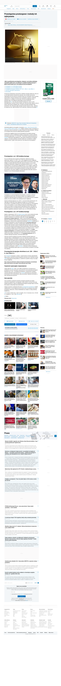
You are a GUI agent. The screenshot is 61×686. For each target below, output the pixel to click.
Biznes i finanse (32, 610)
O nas (5, 632)
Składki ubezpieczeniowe (42, 623)
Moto (38, 8)
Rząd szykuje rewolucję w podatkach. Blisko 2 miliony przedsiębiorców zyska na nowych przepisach (48, 165)
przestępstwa (8, 255)
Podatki (5, 610)
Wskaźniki (45, 199)
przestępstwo (12, 318)
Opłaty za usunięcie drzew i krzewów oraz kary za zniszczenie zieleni (48, 209)
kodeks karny (7, 318)
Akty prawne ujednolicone (25, 625)
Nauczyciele (14, 623)
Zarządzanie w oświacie (16, 625)
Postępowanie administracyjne (46, 193)
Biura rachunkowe (42, 609)
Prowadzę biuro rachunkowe (43, 611)
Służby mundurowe (22, 436)
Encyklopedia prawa (14, 436)
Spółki (31, 611)
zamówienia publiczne (22, 318)
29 (52, 221)
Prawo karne (18, 11)
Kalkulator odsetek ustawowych (47, 184)
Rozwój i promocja (7, 624)
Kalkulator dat (44, 188)
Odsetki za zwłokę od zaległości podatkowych (47, 202)
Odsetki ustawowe (41, 625)
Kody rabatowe (50, 623)
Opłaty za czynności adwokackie (47, 204)
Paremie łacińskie (14, 437)
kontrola (23, 272)
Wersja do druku (10, 321)
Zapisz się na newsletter (34, 321)
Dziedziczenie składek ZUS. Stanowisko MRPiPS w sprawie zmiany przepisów (47, 142)
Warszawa (18, 294)
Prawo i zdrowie (24, 617)
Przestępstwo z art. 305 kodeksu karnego (13, 86)
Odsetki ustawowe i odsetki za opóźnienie (48, 200)
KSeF (53, 8)
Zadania (5, 623)
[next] (38, 582)
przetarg (16, 318)
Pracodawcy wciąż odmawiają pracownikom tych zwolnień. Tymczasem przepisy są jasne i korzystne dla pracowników (48, 145)
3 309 (36, 582)
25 (44, 221)
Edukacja (49, 8)
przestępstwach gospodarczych (28, 286)
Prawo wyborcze (7, 437)
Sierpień (50, 218)
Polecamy (42, 327)
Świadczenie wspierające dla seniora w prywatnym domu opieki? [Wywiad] (47, 155)
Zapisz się (21, 596)
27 (48, 221)
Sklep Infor (23, 616)
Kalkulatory (45, 170)
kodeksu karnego (21, 214)
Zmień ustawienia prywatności (21, 632)
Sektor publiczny (22, 8)
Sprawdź (48, 101)
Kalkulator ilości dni (33, 622)
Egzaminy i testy (15, 624)
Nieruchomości (43, 8)
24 (42, 221)
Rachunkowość (6, 611)
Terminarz (45, 218)
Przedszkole (15, 621)
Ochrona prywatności (11, 632)
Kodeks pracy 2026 (48, 98)
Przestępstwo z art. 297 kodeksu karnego (13, 87)
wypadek (6, 137)
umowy (19, 128)
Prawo (28, 8)
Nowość (48, 97)
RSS (37, 632)
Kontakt (41, 632)
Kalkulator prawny (44, 187)
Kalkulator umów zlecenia (46, 176)
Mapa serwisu (51, 632)
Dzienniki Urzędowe (24, 623)
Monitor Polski (24, 622)
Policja (12, 268)
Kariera (34, 632)
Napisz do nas (22, 321)
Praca (18, 435)
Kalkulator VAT (32, 623)
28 (50, 221)
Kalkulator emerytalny (45, 180)
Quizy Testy (43, 212)
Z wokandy (28, 436)
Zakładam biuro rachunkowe (43, 610)
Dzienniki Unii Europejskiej (25, 624)
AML (40, 616)
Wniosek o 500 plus (45, 197)
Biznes (17, 8)
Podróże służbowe (41, 624)
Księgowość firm (7, 609)
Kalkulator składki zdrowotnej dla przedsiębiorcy (47, 172)
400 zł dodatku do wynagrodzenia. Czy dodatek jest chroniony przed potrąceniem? (48, 150)
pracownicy (20, 245)
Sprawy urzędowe (7, 436)
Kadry (13, 8)
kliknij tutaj (26, 600)
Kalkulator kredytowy (45, 183)
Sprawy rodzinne (28, 435)
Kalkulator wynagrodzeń (45, 175)
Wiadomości (6, 435)
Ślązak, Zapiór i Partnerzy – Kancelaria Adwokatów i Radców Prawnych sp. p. (20, 24)
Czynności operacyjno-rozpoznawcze (12, 90)
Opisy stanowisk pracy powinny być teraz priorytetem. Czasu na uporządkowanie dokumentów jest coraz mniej (47, 147)
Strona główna (6, 11)
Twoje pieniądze (33, 8)
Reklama (45, 632)
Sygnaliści (32, 436)
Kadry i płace (6, 625)
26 (46, 221)
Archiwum (49, 622)
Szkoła (14, 622)
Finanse (5, 622)
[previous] (26, 582)
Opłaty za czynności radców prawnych (48, 205)
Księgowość (9, 8)
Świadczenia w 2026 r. (45, 253)
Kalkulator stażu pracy (33, 625)
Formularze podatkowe (51, 625)
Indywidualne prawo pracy (16, 610)
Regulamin (30, 632)
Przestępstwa (23, 11)
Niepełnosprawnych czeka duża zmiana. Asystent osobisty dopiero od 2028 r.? (47, 163)
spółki (5, 258)
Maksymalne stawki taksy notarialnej (47, 207)
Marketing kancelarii (21, 437)
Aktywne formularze (47, 190)
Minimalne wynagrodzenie (43, 622)
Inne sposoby (8, 91)
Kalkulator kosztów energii (46, 179)
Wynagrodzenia (15, 611)
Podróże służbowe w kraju (43, 621)
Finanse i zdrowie (32, 616)
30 (54, 221)
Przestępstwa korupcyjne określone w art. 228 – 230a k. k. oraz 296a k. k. (20, 88)
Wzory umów (50, 624)
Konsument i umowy (13, 435)
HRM (14, 616)
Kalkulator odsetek (33, 624)
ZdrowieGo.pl (50, 621)
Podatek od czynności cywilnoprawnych (48, 211)
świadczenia (29, 221)
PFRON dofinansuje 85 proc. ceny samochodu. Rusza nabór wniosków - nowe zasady (48, 137)
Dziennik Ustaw (24, 621)
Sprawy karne (14, 11)
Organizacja (6, 621)
